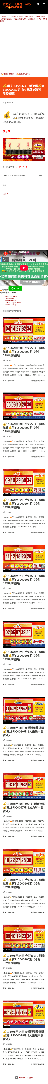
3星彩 (11, 175)
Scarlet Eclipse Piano (13, 303)
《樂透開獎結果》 (40, 16)
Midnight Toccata (11, 296)
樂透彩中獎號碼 (20, 175)
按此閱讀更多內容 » (38, 381)
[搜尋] (38, 4)
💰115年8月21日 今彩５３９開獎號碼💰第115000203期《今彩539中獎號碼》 (24, 579)
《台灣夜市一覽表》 (34, 19)
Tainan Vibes (9, 298)
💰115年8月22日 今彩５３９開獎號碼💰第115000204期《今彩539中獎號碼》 (24, 503)
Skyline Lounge (11, 305)
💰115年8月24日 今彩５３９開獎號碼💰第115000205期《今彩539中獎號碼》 (24, 959)
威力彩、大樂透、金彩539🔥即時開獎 (17, 5)
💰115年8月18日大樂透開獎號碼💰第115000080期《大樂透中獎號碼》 (23, 731)
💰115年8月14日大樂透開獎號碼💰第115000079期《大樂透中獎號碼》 (23, 1035)
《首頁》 (3, 16)
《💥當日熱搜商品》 (7, 74)
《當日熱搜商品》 (20, 19)
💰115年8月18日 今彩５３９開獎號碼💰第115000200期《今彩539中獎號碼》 (24, 427)
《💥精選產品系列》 (23, 74)
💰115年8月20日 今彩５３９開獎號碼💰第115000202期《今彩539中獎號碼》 (24, 351)
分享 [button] (40, 175)
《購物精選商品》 (6, 19)
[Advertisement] (24, 47)
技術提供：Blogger (25, 1077)
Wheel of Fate (10, 301)
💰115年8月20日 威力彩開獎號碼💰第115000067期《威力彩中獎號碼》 (24, 807)
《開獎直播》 (29, 16)
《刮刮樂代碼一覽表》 (15, 16)
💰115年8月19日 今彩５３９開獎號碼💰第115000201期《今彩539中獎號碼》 (24, 655)
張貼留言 (6, 193)
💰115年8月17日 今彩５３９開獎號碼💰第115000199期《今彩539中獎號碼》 (24, 883)
